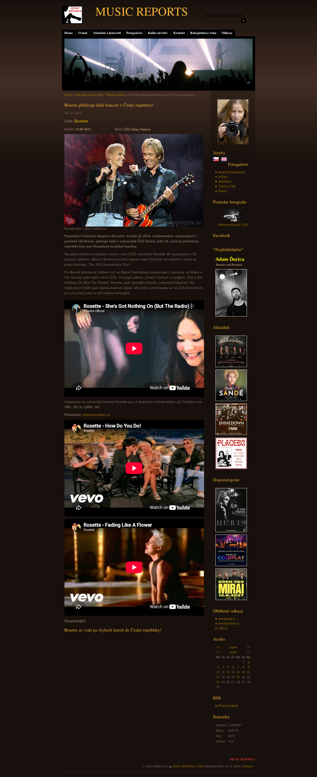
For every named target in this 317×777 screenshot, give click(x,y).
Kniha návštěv (158, 32)
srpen (233, 647)
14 (238, 672)
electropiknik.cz (228, 623)
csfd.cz (222, 628)
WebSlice (188, 766)
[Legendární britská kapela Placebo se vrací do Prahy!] (231, 468)
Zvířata (222, 177)
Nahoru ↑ (248, 766)
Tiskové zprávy (115, 95)
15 (243, 672)
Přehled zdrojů (228, 706)
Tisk (200, 766)
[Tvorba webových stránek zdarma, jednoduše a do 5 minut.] (170, 767)
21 (238, 677)
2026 (233, 652)
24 (218, 682)
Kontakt (179, 32)
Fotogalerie (134, 32)
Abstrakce (225, 181)
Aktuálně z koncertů (107, 32)
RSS (177, 766)
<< (218, 647)
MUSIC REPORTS (141, 11)
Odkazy (227, 32)
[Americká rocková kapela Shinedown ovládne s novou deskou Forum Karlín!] (231, 434)
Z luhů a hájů (227, 186)
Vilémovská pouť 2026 (233, 225)
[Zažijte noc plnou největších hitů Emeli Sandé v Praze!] (231, 400)
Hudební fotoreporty (231, 172)
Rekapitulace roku (203, 32)
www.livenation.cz (96, 415)
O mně (82, 32)
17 (218, 677)
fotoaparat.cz (227, 619)
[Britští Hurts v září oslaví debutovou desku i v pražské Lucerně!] (231, 531)
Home (68, 32)
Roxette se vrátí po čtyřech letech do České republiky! (112, 630)
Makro (222, 191)
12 (228, 672)
